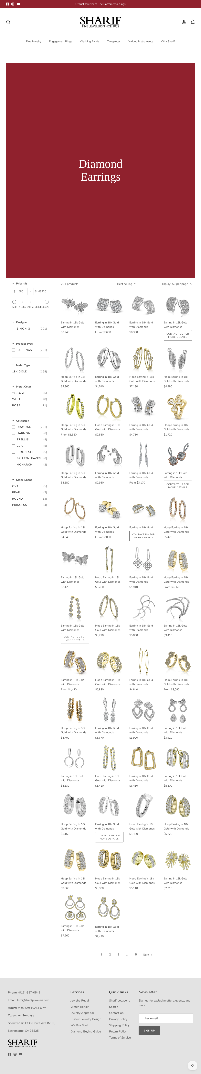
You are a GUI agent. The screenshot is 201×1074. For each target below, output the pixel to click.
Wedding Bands (89, 41)
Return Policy (118, 1031)
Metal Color (23, 386)
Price (21, 283)
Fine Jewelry (33, 41)
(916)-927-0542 (29, 992)
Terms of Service (120, 1038)
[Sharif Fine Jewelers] (100, 22)
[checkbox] (29, 329)
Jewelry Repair (80, 1000)
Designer (22, 322)
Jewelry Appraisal (82, 1013)
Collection (22, 421)
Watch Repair (79, 1007)
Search (113, 1007)
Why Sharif (168, 41)
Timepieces (114, 41)
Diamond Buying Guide (85, 1031)
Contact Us (116, 1013)
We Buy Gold (79, 1025)
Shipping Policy (119, 1025)
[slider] (14, 302)
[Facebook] (7, 4)
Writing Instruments (140, 41)
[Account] (183, 22)
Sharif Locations (119, 1000)
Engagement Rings (60, 41)
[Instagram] (12, 4)
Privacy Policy (118, 1019)
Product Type (24, 344)
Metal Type (23, 365)
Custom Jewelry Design (85, 1019)
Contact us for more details (177, 335)
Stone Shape (24, 480)
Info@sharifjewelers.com (33, 1000)
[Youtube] (18, 4)
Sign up (149, 1030)
